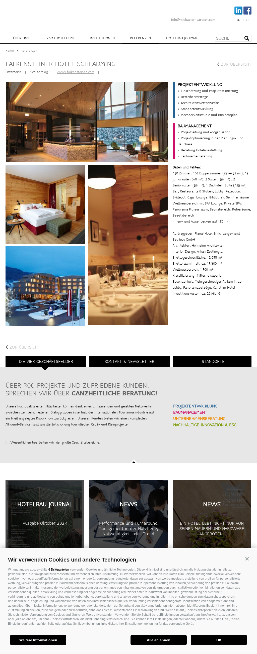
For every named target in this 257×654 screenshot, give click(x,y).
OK (219, 640)
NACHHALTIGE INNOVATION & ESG (204, 424)
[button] (247, 559)
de (238, 20)
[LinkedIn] (238, 14)
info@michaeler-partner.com (193, 20)
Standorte (213, 361)
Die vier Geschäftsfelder (46, 361)
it (243, 20)
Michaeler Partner (33, 11)
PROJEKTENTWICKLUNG (195, 406)
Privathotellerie (59, 38)
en (247, 20)
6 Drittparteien (58, 569)
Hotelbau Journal (182, 38)
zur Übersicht (234, 63)
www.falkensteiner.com (75, 72)
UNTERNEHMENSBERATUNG (199, 418)
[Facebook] (247, 14)
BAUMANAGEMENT (190, 412)
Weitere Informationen (38, 640)
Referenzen (140, 38)
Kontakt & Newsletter (129, 361)
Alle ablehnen (158, 640)
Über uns (21, 38)
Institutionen (102, 38)
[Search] (248, 40)
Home (10, 51)
